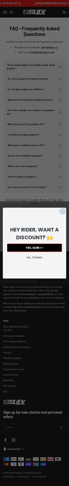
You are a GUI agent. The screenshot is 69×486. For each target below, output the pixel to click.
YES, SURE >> (34, 248)
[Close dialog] (62, 211)
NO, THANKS (34, 257)
